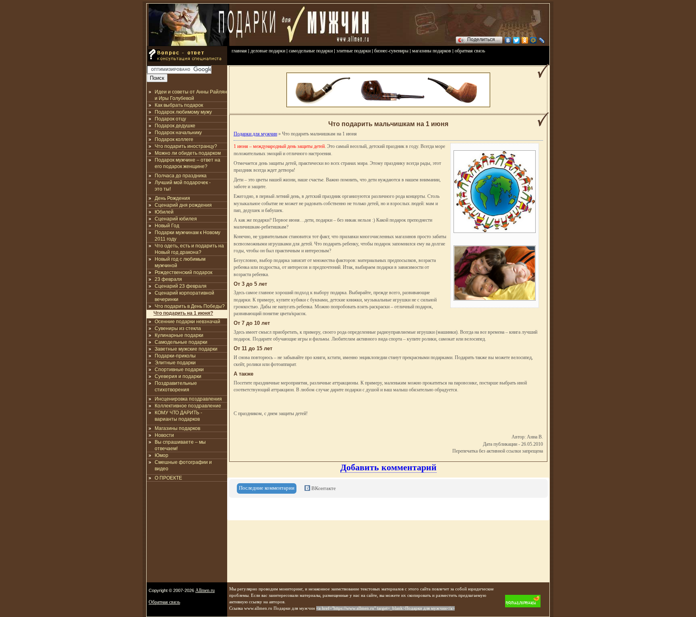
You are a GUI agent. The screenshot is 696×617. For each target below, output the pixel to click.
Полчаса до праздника (181, 176)
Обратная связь (164, 602)
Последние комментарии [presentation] (266, 488)
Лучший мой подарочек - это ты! (183, 186)
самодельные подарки (311, 51)
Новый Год (167, 226)
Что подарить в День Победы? (190, 306)
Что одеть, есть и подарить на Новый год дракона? (189, 249)
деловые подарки (268, 51)
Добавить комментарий (388, 467)
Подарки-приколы (175, 356)
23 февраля (168, 279)
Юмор (161, 455)
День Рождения (172, 198)
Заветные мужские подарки (186, 349)
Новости (164, 435)
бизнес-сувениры (391, 51)
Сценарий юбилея (176, 219)
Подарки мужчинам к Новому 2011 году (187, 236)
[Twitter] (516, 40)
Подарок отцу (170, 119)
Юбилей (164, 212)
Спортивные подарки (179, 369)
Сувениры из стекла (178, 328)
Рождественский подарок (183, 272)
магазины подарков (431, 51)
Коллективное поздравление (188, 406)
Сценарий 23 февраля (181, 286)
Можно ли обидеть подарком (188, 153)
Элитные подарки (175, 363)
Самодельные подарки (181, 342)
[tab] (266, 488)
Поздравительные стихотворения (176, 386)
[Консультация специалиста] (187, 63)
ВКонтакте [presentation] (323, 488)
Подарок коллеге (174, 139)
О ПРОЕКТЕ (168, 478)
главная (239, 51)
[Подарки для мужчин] (189, 44)
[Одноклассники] (525, 40)
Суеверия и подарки (178, 376)
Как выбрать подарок (179, 105)
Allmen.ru (205, 590)
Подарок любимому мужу (183, 112)
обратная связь (470, 51)
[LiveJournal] (542, 40)
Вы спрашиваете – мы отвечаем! (180, 445)
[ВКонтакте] (508, 40)
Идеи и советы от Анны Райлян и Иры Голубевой (191, 95)
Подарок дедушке (175, 126)
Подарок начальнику (178, 132)
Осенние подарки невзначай (187, 321)
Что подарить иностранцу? (186, 146)
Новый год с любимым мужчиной (180, 262)
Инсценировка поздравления (188, 399)
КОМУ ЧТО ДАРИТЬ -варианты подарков (178, 416)
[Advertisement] (187, 530)
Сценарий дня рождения (183, 205)
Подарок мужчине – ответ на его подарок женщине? (187, 163)
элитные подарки (353, 51)
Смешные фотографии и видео (183, 465)
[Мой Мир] (533, 40)
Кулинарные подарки (179, 335)
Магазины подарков (177, 428)
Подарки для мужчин (255, 134)
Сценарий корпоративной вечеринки (184, 296)
